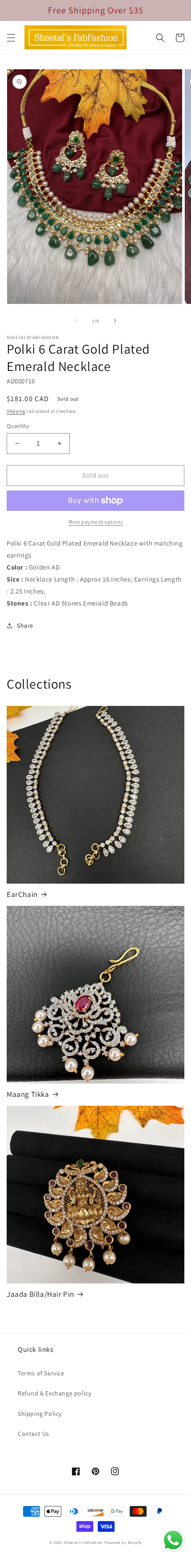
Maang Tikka (28, 1094)
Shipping (16, 411)
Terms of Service (41, 1373)
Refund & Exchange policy (54, 1393)
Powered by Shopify (123, 1542)
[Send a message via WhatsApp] (173, 1540)
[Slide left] (76, 321)
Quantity (18, 426)
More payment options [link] (95, 521)
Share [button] (25, 626)
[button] (11, 38)
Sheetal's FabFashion (83, 1542)
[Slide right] (115, 321)
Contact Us (33, 1434)
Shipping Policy (40, 1414)
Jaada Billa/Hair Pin (40, 1294)
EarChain (22, 894)
